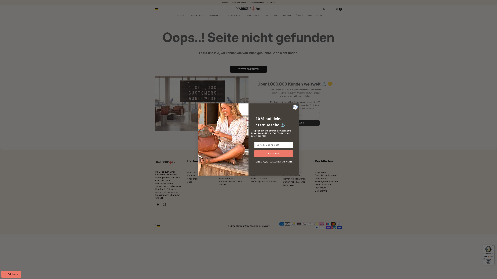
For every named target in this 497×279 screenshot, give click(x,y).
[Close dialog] (295, 107)
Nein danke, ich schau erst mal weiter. (274, 162)
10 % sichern (274, 153)
